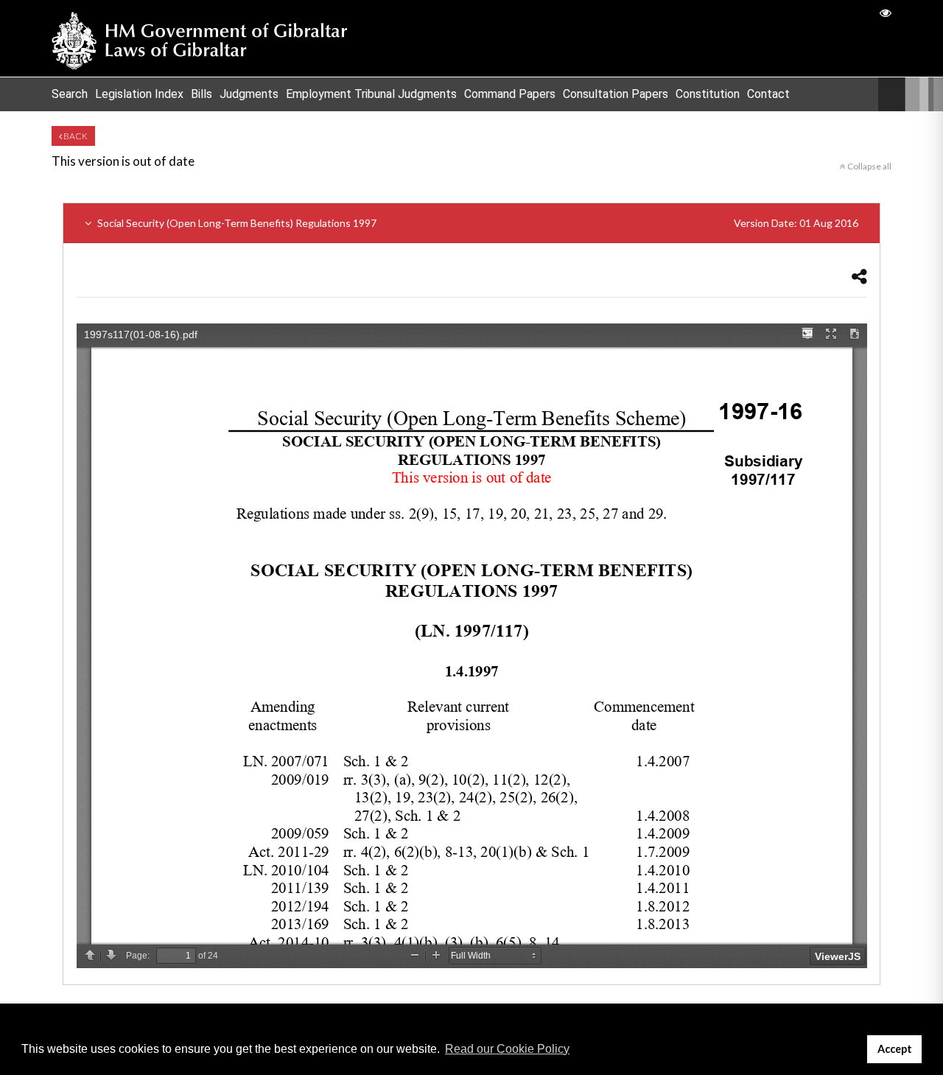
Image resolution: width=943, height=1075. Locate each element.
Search (70, 94)
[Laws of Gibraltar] (200, 38)
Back (75, 135)
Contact (768, 94)
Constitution (708, 94)
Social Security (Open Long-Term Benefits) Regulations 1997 (476, 223)
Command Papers (509, 94)
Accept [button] (894, 1049)
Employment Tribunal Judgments (371, 94)
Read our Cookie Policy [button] (507, 1049)
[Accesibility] (885, 12)
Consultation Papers (615, 94)
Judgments (249, 94)
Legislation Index (139, 94)
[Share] (859, 276)
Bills (201, 94)
